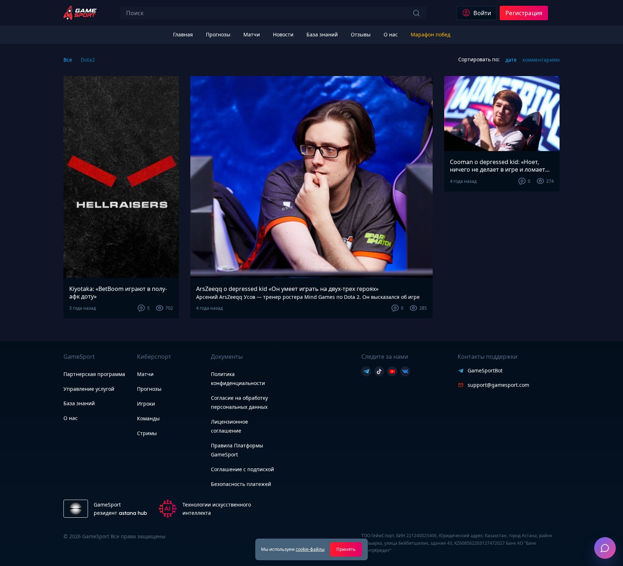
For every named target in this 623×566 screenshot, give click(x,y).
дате (511, 59)
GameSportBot (485, 370)
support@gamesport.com (498, 384)
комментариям (541, 59)
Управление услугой (88, 389)
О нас (70, 418)
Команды (148, 418)
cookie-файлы (310, 549)
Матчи (145, 374)
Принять (345, 549)
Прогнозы (149, 388)
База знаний (79, 403)
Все (67, 59)
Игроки (146, 403)
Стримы (147, 433)
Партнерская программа (94, 374)
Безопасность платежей (241, 484)
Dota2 (88, 59)
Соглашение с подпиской (242, 469)
